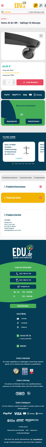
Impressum (33, 430)
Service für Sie (25, 335)
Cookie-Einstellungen (23, 433)
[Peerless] (23, 19)
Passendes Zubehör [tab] (9, 137)
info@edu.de (25, 286)
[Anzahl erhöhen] (13, 82)
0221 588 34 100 (25, 274)
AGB (27, 430)
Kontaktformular (33, 121)
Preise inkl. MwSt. (8, 70)
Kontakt (23, 346)
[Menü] (2, 5)
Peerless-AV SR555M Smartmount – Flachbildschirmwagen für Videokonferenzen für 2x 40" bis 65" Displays (11, 149)
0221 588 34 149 (25, 280)
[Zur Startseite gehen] (20, 4)
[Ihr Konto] (40, 5)
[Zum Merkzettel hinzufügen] (41, 36)
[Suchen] (35, 5)
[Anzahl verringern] (4, 82)
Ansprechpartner (12, 121)
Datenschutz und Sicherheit (15, 430)
